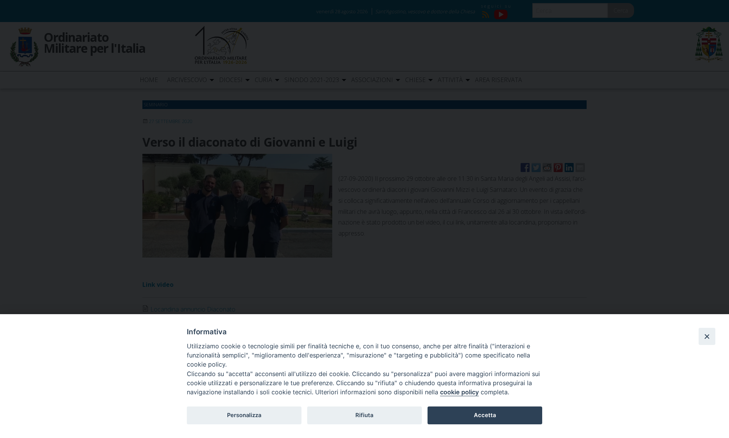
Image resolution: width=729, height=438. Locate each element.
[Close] (707, 336)
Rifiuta (364, 415)
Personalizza (244, 415)
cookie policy (459, 392)
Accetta (485, 415)
